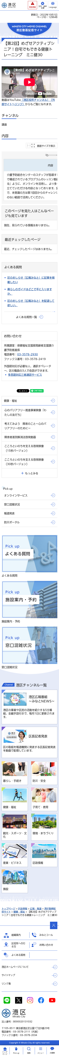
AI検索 (52, 1053)
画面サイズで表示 (46, 146)
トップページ (8, 908)
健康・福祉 (19, 912)
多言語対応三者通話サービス (25, 374)
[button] (32, 5)
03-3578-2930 (27, 354)
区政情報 (22, 908)
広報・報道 (35, 908)
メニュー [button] (40, 1053)
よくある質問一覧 (26, 317)
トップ (4, 1053)
